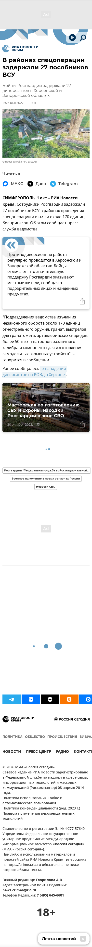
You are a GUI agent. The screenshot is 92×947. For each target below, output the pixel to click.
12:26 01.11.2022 (13, 103)
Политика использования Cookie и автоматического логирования (32, 800)
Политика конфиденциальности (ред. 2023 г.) (41, 808)
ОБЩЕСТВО (35, 737)
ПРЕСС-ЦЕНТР (38, 752)
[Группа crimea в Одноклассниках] (69, 699)
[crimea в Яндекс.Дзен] (50, 699)
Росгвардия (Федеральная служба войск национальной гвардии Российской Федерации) (47, 470)
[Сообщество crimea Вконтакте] (31, 699)
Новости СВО (45, 486)
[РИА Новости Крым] (20, 48)
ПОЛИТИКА (12, 737)
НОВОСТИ (11, 752)
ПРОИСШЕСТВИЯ (62, 737)
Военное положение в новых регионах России (46, 478)
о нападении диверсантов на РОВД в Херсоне (34, 372)
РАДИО (62, 752)
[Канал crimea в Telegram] (11, 699)
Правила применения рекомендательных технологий (38, 816)
